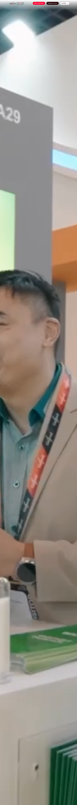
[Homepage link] (17, 3)
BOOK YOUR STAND (39, 3)
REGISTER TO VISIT (52, 3)
